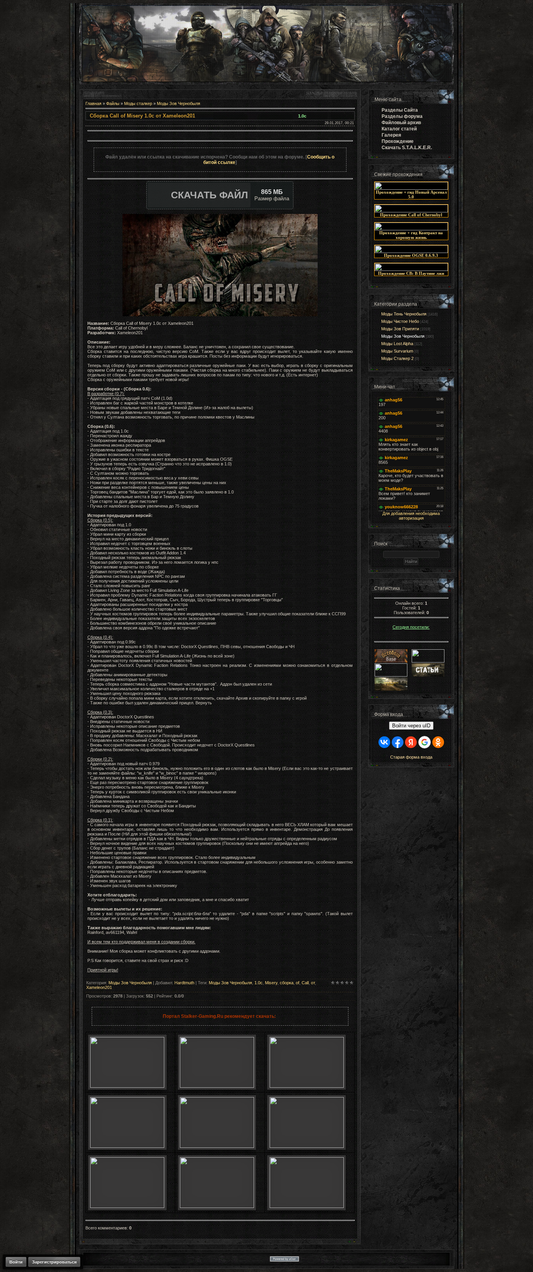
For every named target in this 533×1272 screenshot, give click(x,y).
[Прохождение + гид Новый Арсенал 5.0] (411, 188)
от (313, 982)
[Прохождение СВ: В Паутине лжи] (411, 269)
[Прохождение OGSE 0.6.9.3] (411, 251)
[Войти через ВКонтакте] (384, 742)
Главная (93, 103)
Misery (271, 982)
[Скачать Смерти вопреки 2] (127, 1206)
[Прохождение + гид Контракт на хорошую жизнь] (411, 228)
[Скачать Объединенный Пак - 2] (307, 1206)
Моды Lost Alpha (397, 343)
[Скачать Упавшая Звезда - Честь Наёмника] (217, 1146)
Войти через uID (411, 726)
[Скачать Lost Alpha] (127, 1086)
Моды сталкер (138, 103)
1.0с (258, 982)
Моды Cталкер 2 (397, 358)
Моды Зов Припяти (400, 328)
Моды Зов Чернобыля (178, 103)
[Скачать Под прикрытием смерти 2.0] (217, 1206)
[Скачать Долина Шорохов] (307, 1146)
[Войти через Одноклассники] (438, 742)
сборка (286, 982)
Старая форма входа (411, 757)
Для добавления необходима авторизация (411, 515)
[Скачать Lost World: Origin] (127, 1146)
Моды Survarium (397, 351)
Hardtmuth (184, 982)
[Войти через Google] (424, 742)
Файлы (112, 103)
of (297, 982)
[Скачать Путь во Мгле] (217, 1086)
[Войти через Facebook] (397, 742)
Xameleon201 (99, 987)
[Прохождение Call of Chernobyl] (411, 210)
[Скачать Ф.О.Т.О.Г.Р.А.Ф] (307, 1086)
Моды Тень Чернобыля (403, 314)
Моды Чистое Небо (400, 321)
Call (305, 982)
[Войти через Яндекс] (411, 742)
